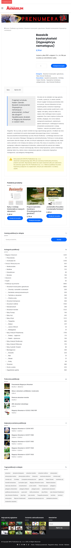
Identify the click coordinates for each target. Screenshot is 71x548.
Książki (7, 281)
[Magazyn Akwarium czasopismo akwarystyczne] (15, 8)
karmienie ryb (59, 479)
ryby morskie (31, 495)
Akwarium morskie (12, 309)
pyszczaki (24, 492)
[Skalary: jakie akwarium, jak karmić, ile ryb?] (4, 523)
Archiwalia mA (11, 260)
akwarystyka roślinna (24, 476)
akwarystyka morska (10, 476)
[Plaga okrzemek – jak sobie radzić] (12, 523)
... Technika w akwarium (14, 295)
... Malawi (10, 324)
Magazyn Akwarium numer (37, 482)
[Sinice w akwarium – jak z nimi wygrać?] (19, 523)
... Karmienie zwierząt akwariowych (17, 292)
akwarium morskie (31, 473)
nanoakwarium (23, 485)
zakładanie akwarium (51, 498)
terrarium (60, 495)
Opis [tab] (8, 90)
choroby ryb (8, 479)
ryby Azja (23, 495)
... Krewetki (10, 352)
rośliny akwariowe (34, 492)
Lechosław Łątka (22, 482)
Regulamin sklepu (53, 544)
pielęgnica (53, 485)
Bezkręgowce (11, 350)
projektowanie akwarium (48, 489)
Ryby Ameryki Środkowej (44, 76)
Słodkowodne (11, 266)
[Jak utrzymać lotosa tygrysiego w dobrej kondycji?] (12, 532)
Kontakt (61, 544)
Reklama (66, 544)
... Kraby (9, 361)
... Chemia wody (12, 298)
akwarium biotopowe (18, 473)
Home (7, 28)
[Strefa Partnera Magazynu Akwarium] (35, 523)
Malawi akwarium (50, 482)
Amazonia (35, 476)
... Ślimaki (9, 358)
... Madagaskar (11, 329)
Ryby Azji (9, 315)
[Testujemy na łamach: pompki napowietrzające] (4, 532)
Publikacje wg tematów (16, 28)
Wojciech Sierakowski (20, 498)
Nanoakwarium (11, 306)
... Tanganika (11, 321)
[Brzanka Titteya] (28, 532)
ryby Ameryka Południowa (57, 492)
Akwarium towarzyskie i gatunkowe (34, 28)
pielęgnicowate (41, 82)
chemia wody (56, 476)
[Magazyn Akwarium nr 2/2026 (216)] (42, 532)
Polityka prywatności (41, 544)
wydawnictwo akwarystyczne (36, 498)
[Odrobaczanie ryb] (19, 528)
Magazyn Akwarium (11, 255)
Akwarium (8, 278)
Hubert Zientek (41, 80)
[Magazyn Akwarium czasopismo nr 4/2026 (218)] (28, 523)
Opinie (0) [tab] (17, 90)
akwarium (7, 473)
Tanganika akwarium (42, 495)
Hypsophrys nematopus (53, 80)
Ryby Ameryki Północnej (14, 344)
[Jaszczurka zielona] (35, 528)
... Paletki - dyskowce (13, 338)
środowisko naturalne (10, 501)
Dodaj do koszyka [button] (15, 218)
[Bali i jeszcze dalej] (28, 528)
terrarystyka (8, 498)
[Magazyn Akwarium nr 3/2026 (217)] (35, 532)
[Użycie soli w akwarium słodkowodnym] (12, 528)
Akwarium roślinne (12, 304)
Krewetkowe (11, 272)
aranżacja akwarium (45, 476)
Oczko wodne (11, 367)
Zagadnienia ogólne (13, 370)
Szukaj (59, 239)
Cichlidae (61, 78)
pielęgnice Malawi (24, 489)
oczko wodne (32, 485)
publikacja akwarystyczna (12, 492)
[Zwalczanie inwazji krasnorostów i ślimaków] (19, 532)
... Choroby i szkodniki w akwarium (17, 289)
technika (53, 495)
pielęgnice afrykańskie (11, 489)
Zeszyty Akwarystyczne (12, 263)
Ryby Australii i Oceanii (14, 347)
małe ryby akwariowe (10, 485)
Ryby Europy (11, 312)
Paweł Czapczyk (43, 485)
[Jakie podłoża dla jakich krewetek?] (4, 528)
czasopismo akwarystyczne (29, 479)
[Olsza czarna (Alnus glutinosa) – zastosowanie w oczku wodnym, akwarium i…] (42, 523)
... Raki (9, 355)
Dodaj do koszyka (58, 66)
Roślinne (9, 269)
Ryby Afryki (10, 318)
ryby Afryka (45, 492)
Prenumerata (11, 258)
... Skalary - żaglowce (13, 335)
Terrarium (9, 364)
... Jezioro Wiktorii (12, 327)
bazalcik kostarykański (50, 78)
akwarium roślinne (43, 473)
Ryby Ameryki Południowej (15, 332)
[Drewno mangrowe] (42, 528)
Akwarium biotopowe (13, 301)
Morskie (9, 275)
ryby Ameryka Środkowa (53, 82)
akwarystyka (53, 473)
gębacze (41, 479)
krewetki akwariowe (10, 482)
